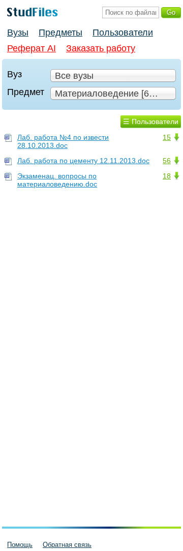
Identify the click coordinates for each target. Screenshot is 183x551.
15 (167, 137)
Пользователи (123, 32)
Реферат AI (31, 48)
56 (167, 161)
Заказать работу (100, 48)
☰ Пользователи (150, 121)
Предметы (60, 32)
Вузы (17, 32)
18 (167, 176)
